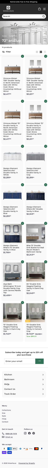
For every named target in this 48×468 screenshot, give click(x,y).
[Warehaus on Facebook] (29, 433)
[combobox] (24, 16)
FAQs (4, 419)
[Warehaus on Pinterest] (33, 433)
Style (4, 416)
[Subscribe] (39, 361)
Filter (8, 52)
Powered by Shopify (27, 463)
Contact (5, 422)
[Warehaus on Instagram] (25, 433)
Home (4, 36)
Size (3, 413)
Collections (13, 36)
